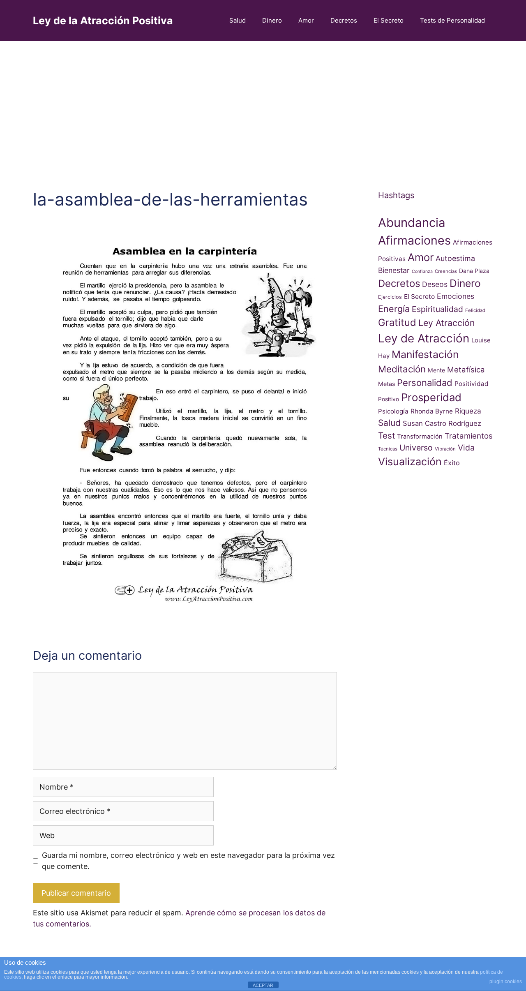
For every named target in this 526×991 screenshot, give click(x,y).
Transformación (420, 436)
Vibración (445, 449)
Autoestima (455, 258)
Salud (237, 20)
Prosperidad (431, 397)
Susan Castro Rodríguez (442, 423)
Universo (416, 448)
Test (386, 435)
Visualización (410, 461)
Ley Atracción (446, 322)
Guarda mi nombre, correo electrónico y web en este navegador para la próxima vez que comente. (188, 861)
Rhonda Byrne (432, 411)
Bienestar (394, 270)
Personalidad (424, 382)
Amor (306, 20)
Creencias (446, 271)
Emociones (455, 296)
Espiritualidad (437, 309)
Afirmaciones (414, 240)
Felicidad (475, 310)
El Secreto (389, 20)
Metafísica (466, 369)
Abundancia (411, 222)
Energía (394, 308)
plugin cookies (505, 981)
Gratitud (397, 322)
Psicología (393, 411)
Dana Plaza (474, 270)
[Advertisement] (263, 102)
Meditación (402, 368)
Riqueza (468, 411)
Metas (386, 383)
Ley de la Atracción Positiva (103, 20)
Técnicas (387, 449)
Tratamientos (469, 436)
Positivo (388, 399)
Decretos (343, 20)
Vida (466, 448)
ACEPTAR (263, 985)
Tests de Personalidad (452, 20)
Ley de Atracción (423, 338)
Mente (436, 370)
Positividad (471, 384)
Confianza (422, 271)
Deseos (435, 284)
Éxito (452, 463)
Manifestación (425, 354)
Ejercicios (390, 297)
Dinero (272, 20)
